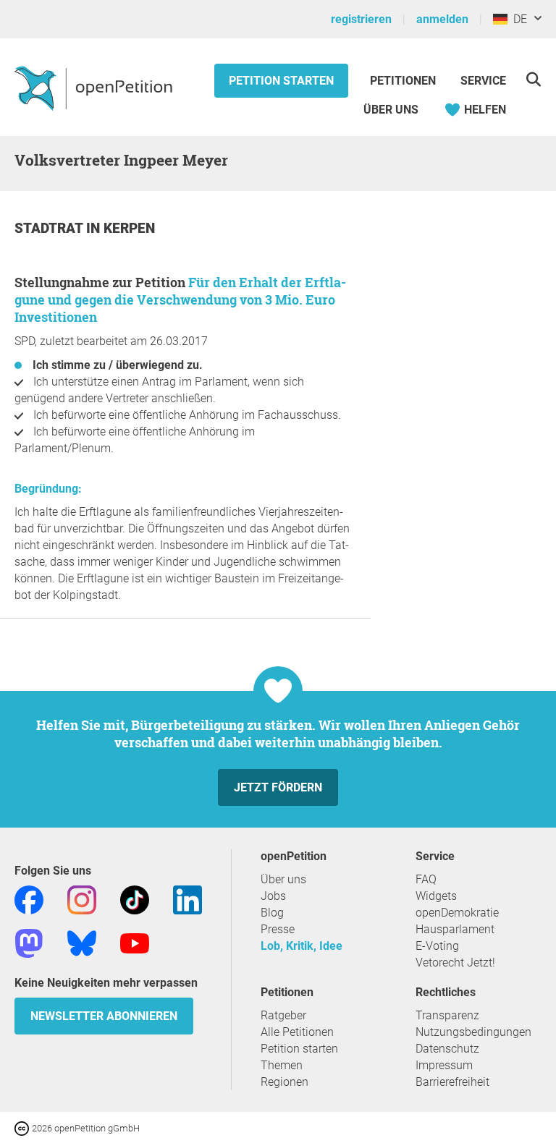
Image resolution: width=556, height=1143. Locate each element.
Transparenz (447, 1015)
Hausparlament (455, 929)
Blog (272, 912)
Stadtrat (50, 228)
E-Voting (437, 946)
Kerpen (129, 228)
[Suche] (533, 79)
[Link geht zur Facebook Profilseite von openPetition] (28, 899)
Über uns (283, 879)
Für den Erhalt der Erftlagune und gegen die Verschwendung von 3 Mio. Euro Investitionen (180, 299)
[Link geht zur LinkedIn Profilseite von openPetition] (187, 899)
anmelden (442, 19)
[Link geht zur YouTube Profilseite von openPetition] (134, 942)
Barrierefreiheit (452, 1082)
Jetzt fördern (278, 787)
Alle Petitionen (297, 1032)
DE (517, 19)
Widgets (436, 896)
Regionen (284, 1082)
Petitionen (404, 81)
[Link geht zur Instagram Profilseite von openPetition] (81, 899)
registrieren (361, 19)
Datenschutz (447, 1048)
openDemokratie (457, 912)
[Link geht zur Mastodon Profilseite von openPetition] (28, 942)
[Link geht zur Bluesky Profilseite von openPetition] (81, 942)
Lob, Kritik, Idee (301, 946)
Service (483, 81)
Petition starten (281, 81)
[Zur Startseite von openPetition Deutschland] (95, 87)
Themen (282, 1065)
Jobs (273, 896)
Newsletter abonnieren (103, 1016)
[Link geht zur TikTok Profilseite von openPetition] (134, 899)
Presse (278, 929)
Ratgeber (283, 1015)
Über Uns (390, 109)
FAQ (426, 879)
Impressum (444, 1065)
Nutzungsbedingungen (473, 1032)
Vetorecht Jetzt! (455, 962)
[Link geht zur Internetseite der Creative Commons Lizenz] (23, 1127)
